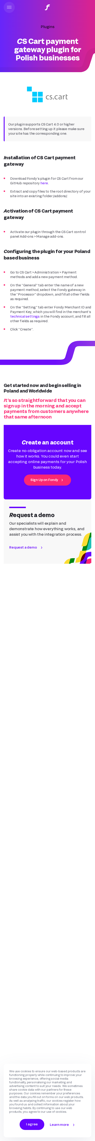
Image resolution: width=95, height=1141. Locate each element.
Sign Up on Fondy (44, 480)
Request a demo (23, 547)
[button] (9, 7)
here (44, 183)
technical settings (25, 316)
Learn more (59, 1125)
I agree (32, 1124)
